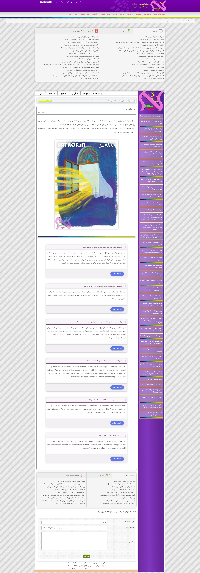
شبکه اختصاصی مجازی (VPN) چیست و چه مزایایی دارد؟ (117, 495)
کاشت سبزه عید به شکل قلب (154, 379)
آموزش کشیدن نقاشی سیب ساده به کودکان (71, 481)
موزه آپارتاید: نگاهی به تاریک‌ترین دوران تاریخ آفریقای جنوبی (151, 145)
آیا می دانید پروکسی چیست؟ (155, 67)
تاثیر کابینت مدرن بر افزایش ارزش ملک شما (85, 37)
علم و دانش (85, 14)
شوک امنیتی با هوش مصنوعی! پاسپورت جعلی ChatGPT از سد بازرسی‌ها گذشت (151, 236)
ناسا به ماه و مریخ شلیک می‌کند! (89, 78)
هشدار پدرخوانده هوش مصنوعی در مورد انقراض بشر (82, 56)
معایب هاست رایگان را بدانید (155, 59)
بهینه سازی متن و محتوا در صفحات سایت (151, 62)
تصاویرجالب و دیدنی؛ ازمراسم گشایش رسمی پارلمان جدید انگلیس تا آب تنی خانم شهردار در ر (70, 64)
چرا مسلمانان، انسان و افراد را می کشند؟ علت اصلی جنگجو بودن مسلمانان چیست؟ (102, 247)
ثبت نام (78, 2)
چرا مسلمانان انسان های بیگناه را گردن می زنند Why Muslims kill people (103, 286)
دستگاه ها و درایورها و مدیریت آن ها (123, 489)
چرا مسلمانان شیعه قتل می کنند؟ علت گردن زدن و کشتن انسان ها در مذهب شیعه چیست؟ (99, 322)
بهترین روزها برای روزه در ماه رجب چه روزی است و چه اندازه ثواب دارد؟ (151, 251)
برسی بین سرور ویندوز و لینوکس (154, 70)
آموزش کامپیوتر (105, 14)
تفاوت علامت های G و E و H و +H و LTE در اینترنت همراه (80, 73)
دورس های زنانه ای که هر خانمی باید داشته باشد (84, 53)
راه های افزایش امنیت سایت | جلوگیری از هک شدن (119, 503)
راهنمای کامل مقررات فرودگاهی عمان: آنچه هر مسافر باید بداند (152, 289)
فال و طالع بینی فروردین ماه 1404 (88, 59)
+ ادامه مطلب (117, 273)
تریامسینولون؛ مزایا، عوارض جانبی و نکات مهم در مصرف (82, 39)
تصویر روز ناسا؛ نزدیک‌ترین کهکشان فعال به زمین (151, 122)
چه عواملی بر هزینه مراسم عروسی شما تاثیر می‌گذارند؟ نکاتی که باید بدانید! (151, 372)
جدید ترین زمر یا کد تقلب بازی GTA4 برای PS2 (120, 500)
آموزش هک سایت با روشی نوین (154, 78)
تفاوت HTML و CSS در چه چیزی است (151, 39)
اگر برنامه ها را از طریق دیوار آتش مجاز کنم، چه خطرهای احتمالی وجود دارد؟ (140, 50)
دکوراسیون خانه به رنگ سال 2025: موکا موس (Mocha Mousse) (151, 180)
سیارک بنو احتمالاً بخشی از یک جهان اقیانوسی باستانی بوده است (152, 304)
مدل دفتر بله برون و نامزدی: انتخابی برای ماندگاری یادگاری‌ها (152, 137)
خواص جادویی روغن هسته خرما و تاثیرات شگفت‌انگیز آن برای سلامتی (152, 406)
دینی (70, 14)
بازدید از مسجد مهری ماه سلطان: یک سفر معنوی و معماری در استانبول (63, 495)
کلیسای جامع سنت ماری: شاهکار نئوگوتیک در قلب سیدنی (81, 67)
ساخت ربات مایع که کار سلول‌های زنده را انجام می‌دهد (151, 281)
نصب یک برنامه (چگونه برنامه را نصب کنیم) (121, 484)
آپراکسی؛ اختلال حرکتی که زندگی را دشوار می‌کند (152, 130)
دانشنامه (95, 14)
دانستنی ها (181, 21)
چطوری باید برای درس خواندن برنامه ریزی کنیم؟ (84, 50)
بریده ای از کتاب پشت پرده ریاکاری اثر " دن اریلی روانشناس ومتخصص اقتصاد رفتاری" (151, 320)
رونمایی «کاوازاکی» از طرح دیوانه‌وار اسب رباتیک (152, 357)
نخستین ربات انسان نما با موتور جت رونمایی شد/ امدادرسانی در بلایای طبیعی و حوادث (152, 227)
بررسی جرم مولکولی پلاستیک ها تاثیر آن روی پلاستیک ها (151, 365)
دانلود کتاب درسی (159, 14)
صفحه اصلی (190, 21)
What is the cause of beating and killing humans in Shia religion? (101, 361)
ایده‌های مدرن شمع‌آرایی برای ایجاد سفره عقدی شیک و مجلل (80, 42)
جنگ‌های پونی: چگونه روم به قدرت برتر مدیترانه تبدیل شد (151, 329)
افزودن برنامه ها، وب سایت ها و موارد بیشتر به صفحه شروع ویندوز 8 (142, 73)
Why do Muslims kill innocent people (110, 436)
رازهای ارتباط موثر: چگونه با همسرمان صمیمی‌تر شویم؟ (152, 391)
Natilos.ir (73, 568)
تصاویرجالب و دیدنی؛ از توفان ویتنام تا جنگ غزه (70, 503)
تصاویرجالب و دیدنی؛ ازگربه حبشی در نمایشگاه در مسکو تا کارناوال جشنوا (63, 500)
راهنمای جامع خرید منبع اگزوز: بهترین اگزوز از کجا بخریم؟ (151, 243)
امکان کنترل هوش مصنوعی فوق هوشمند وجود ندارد (153, 266)
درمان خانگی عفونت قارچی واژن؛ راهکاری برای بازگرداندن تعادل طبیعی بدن (152, 154)
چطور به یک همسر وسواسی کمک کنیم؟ (151, 336)
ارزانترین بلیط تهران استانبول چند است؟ (151, 116)
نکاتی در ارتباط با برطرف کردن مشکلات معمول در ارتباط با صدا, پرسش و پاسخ (140, 42)
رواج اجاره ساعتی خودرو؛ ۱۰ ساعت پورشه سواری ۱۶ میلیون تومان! (65, 487)
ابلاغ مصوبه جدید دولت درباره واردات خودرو (151, 203)
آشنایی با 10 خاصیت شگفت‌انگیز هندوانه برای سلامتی (153, 413)
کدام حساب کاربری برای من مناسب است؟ (151, 56)
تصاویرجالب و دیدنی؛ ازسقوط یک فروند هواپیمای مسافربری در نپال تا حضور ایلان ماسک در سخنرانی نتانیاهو (151, 217)
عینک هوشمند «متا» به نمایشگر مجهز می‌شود (152, 274)
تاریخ (76, 14)
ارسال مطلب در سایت (68, 2)
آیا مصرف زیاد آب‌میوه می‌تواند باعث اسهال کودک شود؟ (152, 188)
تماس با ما (56, 2)
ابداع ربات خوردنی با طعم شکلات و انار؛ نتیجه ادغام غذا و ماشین (151, 195)
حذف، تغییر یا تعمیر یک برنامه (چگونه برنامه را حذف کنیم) (146, 64)
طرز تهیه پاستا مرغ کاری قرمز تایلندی (152, 384)
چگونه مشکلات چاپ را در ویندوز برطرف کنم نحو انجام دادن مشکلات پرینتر (141, 48)
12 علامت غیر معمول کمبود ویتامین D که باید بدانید (83, 70)
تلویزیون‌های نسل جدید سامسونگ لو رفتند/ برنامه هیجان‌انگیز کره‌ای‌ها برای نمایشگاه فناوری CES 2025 (152, 171)
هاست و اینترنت (118, 14)
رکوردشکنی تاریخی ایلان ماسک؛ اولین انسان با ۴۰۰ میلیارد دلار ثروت (151, 342)
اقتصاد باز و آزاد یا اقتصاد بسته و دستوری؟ (153, 258)
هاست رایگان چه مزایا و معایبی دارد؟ (152, 45)
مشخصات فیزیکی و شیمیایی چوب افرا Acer (71, 492)
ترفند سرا (130, 14)
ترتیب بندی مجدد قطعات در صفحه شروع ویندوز (120, 492)
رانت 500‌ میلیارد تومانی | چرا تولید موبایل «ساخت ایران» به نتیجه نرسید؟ (76, 75)
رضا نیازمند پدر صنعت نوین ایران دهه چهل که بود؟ (69, 489)
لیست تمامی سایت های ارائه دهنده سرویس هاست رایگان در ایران (143, 75)
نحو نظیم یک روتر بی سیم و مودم (124, 481)
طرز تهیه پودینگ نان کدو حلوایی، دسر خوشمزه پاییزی (152, 296)
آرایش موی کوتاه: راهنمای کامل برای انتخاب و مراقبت (152, 312)
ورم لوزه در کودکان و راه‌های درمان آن (152, 210)
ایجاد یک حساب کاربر (128, 498)
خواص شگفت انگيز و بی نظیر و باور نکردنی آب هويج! (152, 163)
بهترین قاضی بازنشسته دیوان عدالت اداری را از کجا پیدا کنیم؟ (80, 48)
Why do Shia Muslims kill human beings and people (105, 400)
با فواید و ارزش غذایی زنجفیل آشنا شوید (152, 398)
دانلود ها (138, 14)
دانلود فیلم (147, 14)
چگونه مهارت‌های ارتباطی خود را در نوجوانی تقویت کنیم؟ (81, 45)
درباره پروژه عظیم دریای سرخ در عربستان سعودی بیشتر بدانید (80, 62)
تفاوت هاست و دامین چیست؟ (154, 37)
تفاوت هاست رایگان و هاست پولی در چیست (150, 53)
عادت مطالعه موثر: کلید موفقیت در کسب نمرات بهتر (151, 350)
